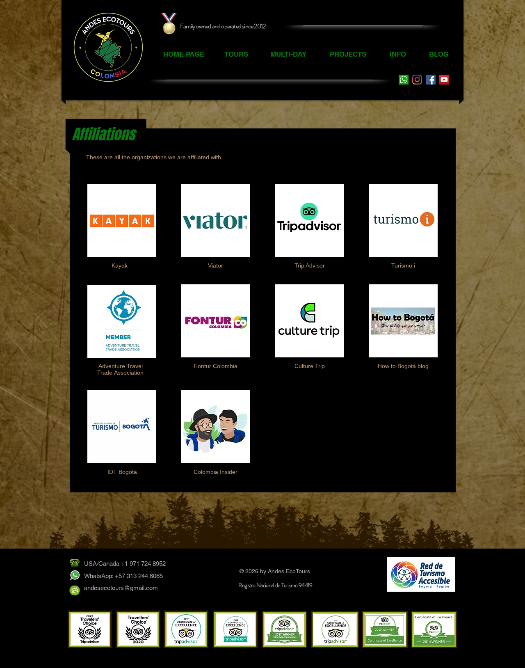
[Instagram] (417, 80)
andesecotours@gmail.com (121, 587)
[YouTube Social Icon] (444, 80)
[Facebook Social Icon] (431, 80)
